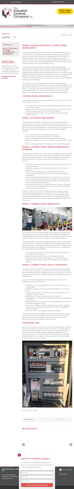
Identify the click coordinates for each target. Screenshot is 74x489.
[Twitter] (58, 419)
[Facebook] (55, 419)
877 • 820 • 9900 (67, 469)
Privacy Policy (63, 474)
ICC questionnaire (60, 195)
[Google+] (64, 419)
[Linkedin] (61, 419)
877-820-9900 (17, 2)
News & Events (60, 2)
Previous (64, 35)
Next (69, 35)
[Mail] (68, 419)
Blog (53, 2)
